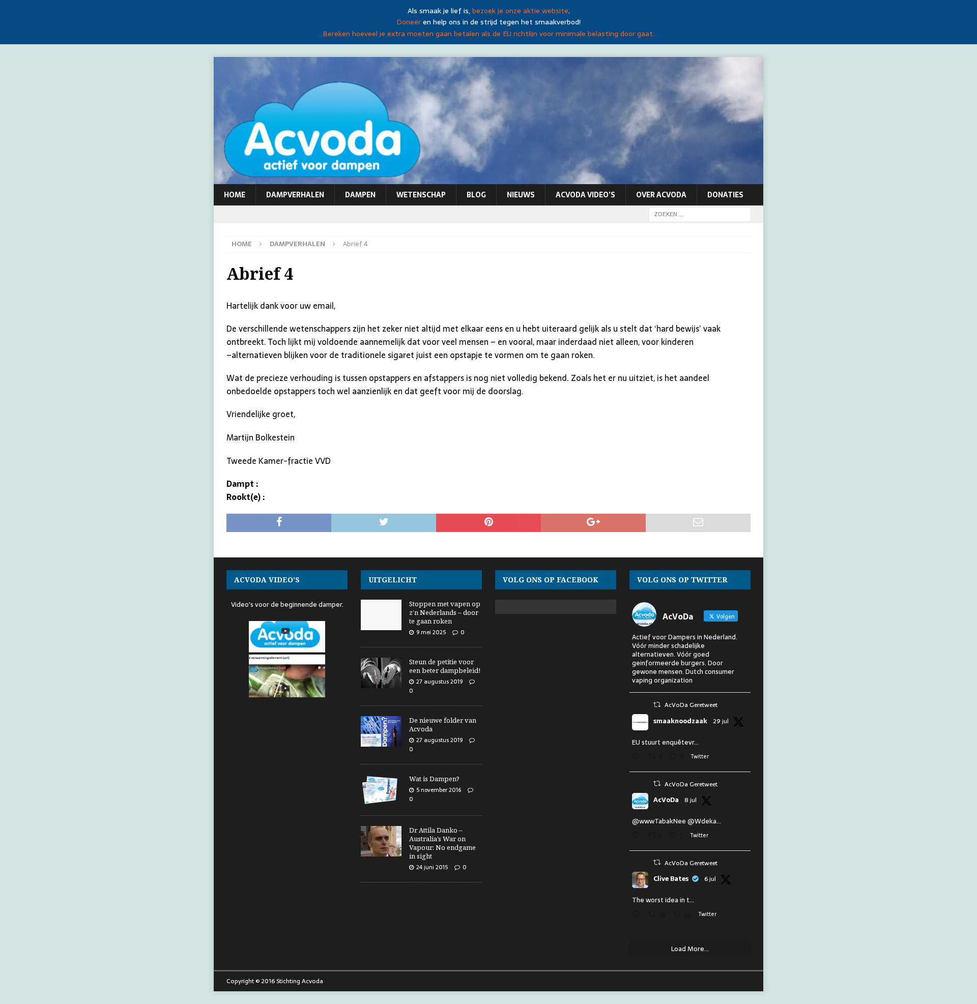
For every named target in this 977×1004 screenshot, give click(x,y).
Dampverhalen (295, 194)
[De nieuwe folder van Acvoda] (381, 731)
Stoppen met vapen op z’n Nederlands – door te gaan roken (444, 612)
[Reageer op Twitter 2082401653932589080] (637, 757)
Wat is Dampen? (434, 778)
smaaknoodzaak (680, 721)
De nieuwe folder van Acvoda (442, 724)
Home (234, 194)
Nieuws (521, 194)
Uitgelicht (392, 579)
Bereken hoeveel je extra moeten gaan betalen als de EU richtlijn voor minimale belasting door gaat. (488, 33)
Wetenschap (421, 194)
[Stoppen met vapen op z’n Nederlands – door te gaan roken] (381, 615)
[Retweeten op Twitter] (656, 704)
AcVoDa (666, 800)
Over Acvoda (661, 194)
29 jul (721, 721)
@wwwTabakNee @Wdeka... (676, 821)
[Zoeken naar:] (700, 213)
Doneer (408, 21)
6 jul (710, 879)
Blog (476, 194)
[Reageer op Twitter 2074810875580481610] (637, 836)
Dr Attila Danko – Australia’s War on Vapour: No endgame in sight (442, 843)
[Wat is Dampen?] (381, 790)
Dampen (360, 194)
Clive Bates (670, 879)
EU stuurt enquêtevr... (665, 742)
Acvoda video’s (585, 194)
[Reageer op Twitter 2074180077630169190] (637, 915)
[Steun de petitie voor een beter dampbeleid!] (381, 673)
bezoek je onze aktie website (520, 10)
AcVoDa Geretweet (691, 705)
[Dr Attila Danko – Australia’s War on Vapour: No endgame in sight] (381, 841)
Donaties (725, 194)
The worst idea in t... (663, 900)
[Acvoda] (488, 178)
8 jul (690, 800)
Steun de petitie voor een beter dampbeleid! (444, 666)
